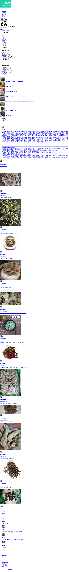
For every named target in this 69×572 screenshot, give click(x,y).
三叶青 (25, 132)
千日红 (36, 149)
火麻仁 (33, 139)
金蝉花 (12, 154)
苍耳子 (28, 137)
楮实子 (10, 140)
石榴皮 (62, 140)
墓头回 (65, 146)
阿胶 (29, 155)
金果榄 (59, 132)
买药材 (1, 30)
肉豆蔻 (31, 139)
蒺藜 (14, 139)
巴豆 (29, 139)
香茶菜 (60, 146)
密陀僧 (59, 157)
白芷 (42, 131)
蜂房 (43, 155)
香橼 (38, 139)
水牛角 (66, 155)
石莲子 (57, 140)
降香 (13, 152)
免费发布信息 (2, 29)
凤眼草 (42, 141)
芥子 (3, 54)
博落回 (56, 142)
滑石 (35, 157)
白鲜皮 (11, 151)
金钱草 (37, 142)
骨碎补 (66, 132)
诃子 (15, 141)
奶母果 (45, 141)
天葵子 (42, 139)
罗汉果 (53, 137)
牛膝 (36, 132)
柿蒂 (34, 149)
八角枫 (50, 146)
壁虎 (56, 155)
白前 (22, 135)
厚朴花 (30, 149)
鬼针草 (40, 142)
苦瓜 (14, 140)
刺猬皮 (31, 156)
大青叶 (20, 150)
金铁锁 (17, 134)
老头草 (32, 146)
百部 (43, 132)
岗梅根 (24, 134)
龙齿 (20, 157)
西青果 (35, 141)
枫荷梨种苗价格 (5, 562)
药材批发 (7, 30)
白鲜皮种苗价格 (5, 566)
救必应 (35, 151)
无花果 (54, 138)
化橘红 (39, 138)
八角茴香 (47, 137)
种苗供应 (4, 13)
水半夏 (42, 134)
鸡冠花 (52, 148)
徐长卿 (45, 134)
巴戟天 (29, 132)
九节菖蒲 (20, 134)
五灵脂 (5, 156)
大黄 (35, 132)
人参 (13, 131)
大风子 (37, 141)
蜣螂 (37, 156)
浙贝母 (62, 131)
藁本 (67, 134)
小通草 (33, 152)
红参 (5, 132)
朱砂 (3, 157)
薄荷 (28, 142)
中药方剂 (4, 15)
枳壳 (7, 138)
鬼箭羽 (15, 152)
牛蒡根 (26, 133)
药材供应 (4, 11)
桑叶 (11, 150)
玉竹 (50, 131)
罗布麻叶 (33, 150)
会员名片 (4, 16)
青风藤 (44, 152)
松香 (6, 153)
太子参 (44, 131)
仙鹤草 (3, 55)
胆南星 (43, 157)
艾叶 (3, 150)
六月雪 (20, 146)
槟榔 (32, 137)
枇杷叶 (36, 150)
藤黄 (65, 134)
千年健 (49, 135)
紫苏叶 (3, 52)
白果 (26, 137)
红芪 (40, 134)
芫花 (32, 149)
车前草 (16, 142)
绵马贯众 (39, 135)
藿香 (45, 142)
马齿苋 (26, 142)
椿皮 (31, 151)
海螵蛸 (12, 156)
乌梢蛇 (58, 155)
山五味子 (47, 139)
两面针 (5, 135)
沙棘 (43, 137)
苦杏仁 (28, 138)
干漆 (19, 153)
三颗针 (24, 151)
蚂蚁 (7, 156)
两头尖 (4, 136)
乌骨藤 (58, 135)
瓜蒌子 (66, 138)
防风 (37, 131)
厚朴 (15, 151)
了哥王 (40, 152)
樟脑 (22, 157)
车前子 (62, 137)
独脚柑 (30, 142)
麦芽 (12, 157)
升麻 (3, 134)
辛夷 (3, 73)
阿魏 (10, 153)
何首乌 (60, 131)
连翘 (18, 137)
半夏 (11, 131)
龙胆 (5, 133)
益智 (13, 138)
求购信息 (4, 12)
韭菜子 (59, 137)
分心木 (33, 157)
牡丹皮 (8, 151)
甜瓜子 (24, 141)
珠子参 (59, 134)
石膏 (18, 157)
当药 (14, 147)
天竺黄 (17, 153)
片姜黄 (45, 135)
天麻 (24, 131)
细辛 (17, 133)
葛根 (64, 131)
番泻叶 (38, 150)
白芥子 (45, 140)
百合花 (61, 148)
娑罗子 (30, 141)
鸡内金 (61, 155)
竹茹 (42, 152)
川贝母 (48, 131)
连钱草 (24, 146)
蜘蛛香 (52, 135)
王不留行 (24, 139)
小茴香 (4, 139)
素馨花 (12, 149)
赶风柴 (56, 150)
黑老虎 (16, 135)
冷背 (53, 157)
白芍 (46, 131)
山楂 (32, 138)
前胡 (27, 132)
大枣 (5, 138)
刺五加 (7, 134)
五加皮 (17, 151)
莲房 (40, 149)
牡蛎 (10, 156)
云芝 (19, 154)
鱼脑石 (24, 157)
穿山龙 (63, 132)
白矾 (15, 157)
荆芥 (58, 142)
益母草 (35, 142)
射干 (23, 132)
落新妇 (12, 147)
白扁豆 (40, 139)
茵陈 (43, 142)
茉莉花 (45, 148)
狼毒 (33, 133)
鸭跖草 (39, 146)
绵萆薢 (56, 135)
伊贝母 (29, 134)
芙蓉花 (9, 149)
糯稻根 (34, 135)
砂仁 (21, 137)
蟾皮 (9, 156)
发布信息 (2, 18)
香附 (50, 133)
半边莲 (3, 53)
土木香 (10, 135)
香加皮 (37, 151)
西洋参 (31, 131)
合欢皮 (20, 151)
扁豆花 (38, 149)
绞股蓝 (33, 142)
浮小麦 (16, 140)
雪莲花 (21, 142)
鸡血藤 (7, 152)
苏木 (29, 152)
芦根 (3, 43)
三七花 (39, 148)
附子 (19, 132)
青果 (60, 139)
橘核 (28, 141)
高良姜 (64, 133)
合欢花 (29, 148)
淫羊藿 (3, 41)
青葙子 (54, 140)
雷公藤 (24, 135)
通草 (10, 133)
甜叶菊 (9, 150)
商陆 (18, 133)
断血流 (5, 147)
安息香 (15, 153)
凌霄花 (54, 148)
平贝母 (7, 132)
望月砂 (49, 157)
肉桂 (5, 151)
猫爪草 (21, 132)
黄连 (26, 131)
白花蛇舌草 (50, 142)
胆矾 (3, 158)
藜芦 (54, 135)
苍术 (10, 131)
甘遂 (28, 133)
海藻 (22, 154)
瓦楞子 (45, 156)
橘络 (12, 140)
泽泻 (3, 42)
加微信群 (5, 18)
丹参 (21, 131)
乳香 (11, 153)
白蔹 (18, 135)
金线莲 (6, 142)
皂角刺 (5, 152)
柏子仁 (15, 138)
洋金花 (66, 148)
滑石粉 (28, 157)
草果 (3, 70)
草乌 (8, 133)
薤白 (15, 134)
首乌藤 (21, 152)
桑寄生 (17, 152)
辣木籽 (58, 138)
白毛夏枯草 (42, 146)
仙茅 (44, 133)
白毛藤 (48, 146)
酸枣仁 (3, 58)
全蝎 (13, 155)
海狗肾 (15, 156)
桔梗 (55, 131)
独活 (22, 133)
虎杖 (31, 132)
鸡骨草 (62, 142)
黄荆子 (58, 139)
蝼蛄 (24, 155)
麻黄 (18, 142)
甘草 (3, 38)
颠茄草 (34, 146)
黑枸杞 (23, 138)
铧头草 (45, 146)
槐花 (22, 148)
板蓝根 (35, 131)
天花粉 (48, 133)
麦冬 (14, 132)
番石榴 (5, 140)
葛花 (56, 148)
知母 (57, 132)
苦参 (61, 132)
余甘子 (28, 140)
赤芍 (52, 132)
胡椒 (3, 137)
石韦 (22, 150)
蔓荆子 (11, 139)
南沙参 (49, 134)
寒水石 (55, 157)
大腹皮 (33, 141)
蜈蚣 (18, 155)
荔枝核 (3, 141)
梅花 (3, 69)
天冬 (40, 131)
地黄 (3, 59)
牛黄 (20, 155)
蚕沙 (17, 156)
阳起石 (30, 157)
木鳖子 (34, 140)
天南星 (12, 132)
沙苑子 (37, 138)
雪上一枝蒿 (52, 134)
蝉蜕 (6, 155)
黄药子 (33, 134)
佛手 (9, 138)
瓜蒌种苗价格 (4, 564)
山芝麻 (66, 142)
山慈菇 (55, 132)
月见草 (38, 134)
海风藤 (35, 152)
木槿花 (16, 149)
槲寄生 (25, 152)
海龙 (63, 155)
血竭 (3, 68)
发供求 (4, 30)
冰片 (6, 157)
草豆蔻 (20, 140)
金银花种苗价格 (5, 563)
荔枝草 (27, 146)
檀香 (11, 152)
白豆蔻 (25, 138)
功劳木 (66, 135)
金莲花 (32, 148)
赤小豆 (63, 138)
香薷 (5, 146)
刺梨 (6, 139)
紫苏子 (64, 137)
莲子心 (8, 139)
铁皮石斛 (13, 142)
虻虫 (25, 156)
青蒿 (42, 142)
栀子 (31, 137)
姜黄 (3, 39)
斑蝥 (38, 155)
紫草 (46, 133)
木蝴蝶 (30, 140)
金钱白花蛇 (20, 156)
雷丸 (27, 154)
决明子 (39, 137)
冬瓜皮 (59, 140)
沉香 (3, 152)
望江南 (51, 150)
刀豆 (62, 139)
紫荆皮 (40, 151)
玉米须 (6, 148)
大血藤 (35, 133)
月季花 (63, 148)
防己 (45, 132)
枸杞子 (41, 137)
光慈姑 (37, 135)
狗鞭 (39, 156)
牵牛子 (41, 140)
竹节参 (55, 133)
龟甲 (47, 155)
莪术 (3, 44)
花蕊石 (12, 158)
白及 (5, 131)
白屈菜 (29, 146)
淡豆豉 (66, 157)
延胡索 (49, 132)
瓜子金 (7, 146)
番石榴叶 (43, 150)
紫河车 (22, 155)
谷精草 (26, 149)
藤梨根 (47, 135)
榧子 (64, 139)
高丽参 (13, 133)
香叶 (7, 150)
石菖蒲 (19, 131)
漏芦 (32, 135)
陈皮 (16, 137)
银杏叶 (16, 150)
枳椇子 (66, 140)
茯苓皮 (29, 154)
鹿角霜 (41, 156)
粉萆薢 (11, 136)
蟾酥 (17, 155)
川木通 (49, 152)
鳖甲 (48, 155)
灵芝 (6, 154)
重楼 (6, 131)
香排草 (13, 146)
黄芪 (17, 131)
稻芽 (5, 158)
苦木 (27, 152)
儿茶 (36, 157)
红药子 (13, 136)
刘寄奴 (37, 146)
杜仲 (3, 151)
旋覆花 (58, 148)
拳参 (14, 135)
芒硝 (14, 157)
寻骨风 (62, 146)
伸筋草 (47, 142)
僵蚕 (36, 155)
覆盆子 (23, 137)
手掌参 (5, 134)
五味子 (14, 137)
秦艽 (15, 133)
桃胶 (3, 153)
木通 (31, 152)
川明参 (20, 135)
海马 (8, 155)
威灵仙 (40, 132)
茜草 (52, 133)
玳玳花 (21, 149)
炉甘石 (45, 157)
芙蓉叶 (49, 150)
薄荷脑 (8, 157)
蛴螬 (39, 155)
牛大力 (15, 131)
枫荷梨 (8, 136)
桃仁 (46, 138)
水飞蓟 (21, 139)
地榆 (47, 134)
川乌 (30, 133)
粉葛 (31, 135)
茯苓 (8, 154)
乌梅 (21, 138)
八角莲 (62, 133)
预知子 (52, 140)
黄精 (3, 131)
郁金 (14, 134)
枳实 (56, 138)
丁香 (20, 148)
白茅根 (66, 133)
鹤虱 (47, 141)
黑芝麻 (3, 138)
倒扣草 (10, 147)
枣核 (39, 140)
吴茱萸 (7, 137)
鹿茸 (11, 155)
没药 (13, 153)
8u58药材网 (10, 569)
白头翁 (37, 133)
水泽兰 (7, 147)
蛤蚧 (27, 155)
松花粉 (34, 148)
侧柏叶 (26, 150)
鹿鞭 (32, 155)
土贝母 (27, 134)
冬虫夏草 (4, 154)
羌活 (41, 133)
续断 (43, 133)
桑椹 (19, 138)
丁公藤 (51, 152)
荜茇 (50, 140)
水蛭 (3, 155)
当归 (52, 131)
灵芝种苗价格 (4, 565)
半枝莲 (60, 142)
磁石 (17, 157)
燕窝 (10, 155)
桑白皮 (22, 151)
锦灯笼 (20, 141)
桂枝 (23, 152)
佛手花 (24, 149)
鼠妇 (64, 155)
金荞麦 (55, 134)
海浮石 (38, 157)
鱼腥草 (24, 142)
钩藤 (10, 152)
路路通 (36, 139)
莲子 (45, 137)
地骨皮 (13, 151)
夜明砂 (27, 156)
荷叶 (18, 150)
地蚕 (31, 133)
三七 (8, 131)
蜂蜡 (29, 156)
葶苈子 (66, 139)
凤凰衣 (41, 157)
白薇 (22, 134)
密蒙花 (14, 149)
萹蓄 (18, 146)
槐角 (47, 138)
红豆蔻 (7, 141)
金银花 (3, 56)
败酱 (11, 146)
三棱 (61, 134)
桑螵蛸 (41, 155)
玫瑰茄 (5, 149)
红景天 (47, 132)
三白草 (55, 146)
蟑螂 (50, 155)
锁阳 (19, 142)
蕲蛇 (33, 156)
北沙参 (24, 133)
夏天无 (63, 134)
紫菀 (39, 133)
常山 (6, 136)
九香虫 (34, 155)
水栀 (5, 141)
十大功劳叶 (29, 150)
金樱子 (66, 137)
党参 (53, 131)
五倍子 (52, 155)
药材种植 (4, 14)
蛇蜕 (3, 156)
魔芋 (33, 131)
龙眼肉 (19, 139)
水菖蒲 (59, 133)
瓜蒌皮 (18, 140)
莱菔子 (23, 140)
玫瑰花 (37, 148)
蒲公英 (3, 37)
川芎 (15, 132)
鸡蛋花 (19, 149)
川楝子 (37, 140)
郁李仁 (48, 140)
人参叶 (41, 150)
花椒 (19, 137)
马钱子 (16, 139)
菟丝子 (37, 137)
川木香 (61, 135)
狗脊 (53, 133)
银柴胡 (7, 135)
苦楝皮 (28, 151)
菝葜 (42, 132)
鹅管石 (7, 158)
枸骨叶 (54, 150)
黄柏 (6, 151)
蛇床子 (3, 74)
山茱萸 (34, 137)
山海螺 (12, 135)
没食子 (48, 156)
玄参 (11, 133)
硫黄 (10, 157)
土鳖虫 (15, 155)
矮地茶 (53, 146)
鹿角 (26, 155)
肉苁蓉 (8, 142)
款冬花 (18, 148)
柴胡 (22, 131)
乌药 (10, 134)
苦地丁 (54, 142)
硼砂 (26, 157)
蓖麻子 (12, 137)
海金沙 (14, 154)
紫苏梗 (42, 135)
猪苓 (10, 154)
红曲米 (44, 138)
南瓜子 (61, 138)
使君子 (7, 140)
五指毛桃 (57, 131)
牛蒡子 (55, 137)
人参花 (48, 148)
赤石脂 (9, 158)
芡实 (57, 137)
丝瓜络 (41, 138)
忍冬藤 (37, 152)
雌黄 (57, 157)
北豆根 (63, 135)
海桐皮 (33, 151)
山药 (38, 132)
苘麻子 (56, 139)
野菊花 (12, 148)
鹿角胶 (54, 155)
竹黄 (18, 154)
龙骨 (5, 157)
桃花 (7, 149)
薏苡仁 (52, 138)
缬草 (3, 135)
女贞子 (50, 137)
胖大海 (49, 138)
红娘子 (35, 156)
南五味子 (4, 40)
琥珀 (5, 153)
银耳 (21, 154)
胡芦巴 (17, 141)
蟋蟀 (31, 155)
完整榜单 (4, 45)
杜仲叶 (24, 150)
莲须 (28, 149)
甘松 (26, 135)
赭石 (52, 157)
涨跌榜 (3, 10)
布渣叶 (46, 150)
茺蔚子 (13, 141)
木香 (6, 133)
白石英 (64, 157)
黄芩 (39, 131)
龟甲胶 (23, 156)
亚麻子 (27, 139)
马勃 (16, 154)
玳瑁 (45, 155)
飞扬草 (58, 146)
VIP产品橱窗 (2, 116)
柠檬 (13, 139)
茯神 (24, 154)
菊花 (10, 148)
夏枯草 (17, 138)
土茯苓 (17, 132)
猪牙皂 (26, 141)
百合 (3, 67)
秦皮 (26, 151)
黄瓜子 (45, 139)
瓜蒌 (25, 137)
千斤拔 (12, 134)
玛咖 (53, 132)
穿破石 (36, 134)
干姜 (33, 132)
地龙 (5, 155)
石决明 (43, 156)
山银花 (41, 148)
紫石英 (62, 157)
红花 (8, 148)
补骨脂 (30, 138)
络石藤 (46, 152)
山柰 (57, 134)
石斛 (10, 142)
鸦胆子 (50, 139)
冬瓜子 (43, 140)
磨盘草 (22, 146)
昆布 (26, 154)
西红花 (14, 148)
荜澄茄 (40, 141)
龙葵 (64, 142)
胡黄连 (28, 135)
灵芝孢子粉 (25, 148)
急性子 (25, 140)
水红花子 (10, 141)
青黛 (47, 157)
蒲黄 (16, 148)
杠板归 (9, 146)
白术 (3, 72)
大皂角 (11, 138)
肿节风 (16, 146)
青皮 (32, 140)
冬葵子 (64, 140)
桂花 (27, 148)
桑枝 (19, 152)
